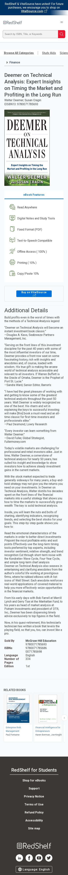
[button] (33, 207)
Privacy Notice (34, 796)
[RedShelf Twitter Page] (48, 860)
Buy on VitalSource (34, 292)
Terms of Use (34, 804)
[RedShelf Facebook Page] (29, 860)
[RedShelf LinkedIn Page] (19, 860)
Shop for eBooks (34, 780)
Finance (14, 62)
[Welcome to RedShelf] (12, 22)
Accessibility (34, 820)
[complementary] (34, 711)
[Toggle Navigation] (61, 22)
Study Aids (49, 53)
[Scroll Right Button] (64, 717)
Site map (34, 828)
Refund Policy (34, 812)
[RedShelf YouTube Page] (39, 860)
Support (34, 788)
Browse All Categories (19, 53)
